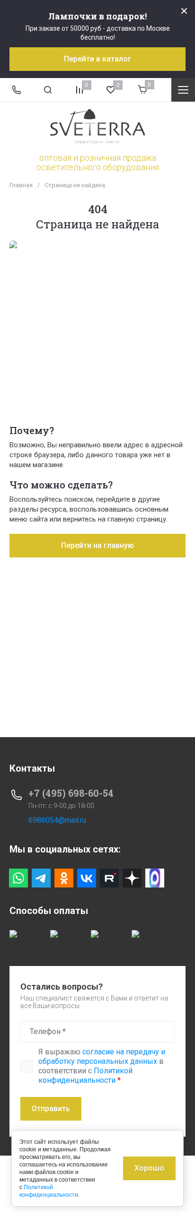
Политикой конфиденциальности (85, 1075)
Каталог (183, 90)
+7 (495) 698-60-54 (71, 793)
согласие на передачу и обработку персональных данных (101, 1056)
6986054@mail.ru (57, 820)
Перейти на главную (97, 545)
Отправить (51, 1108)
